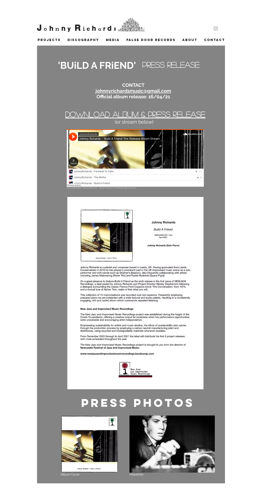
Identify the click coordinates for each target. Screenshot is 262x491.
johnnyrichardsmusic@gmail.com (133, 91)
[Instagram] (215, 28)
